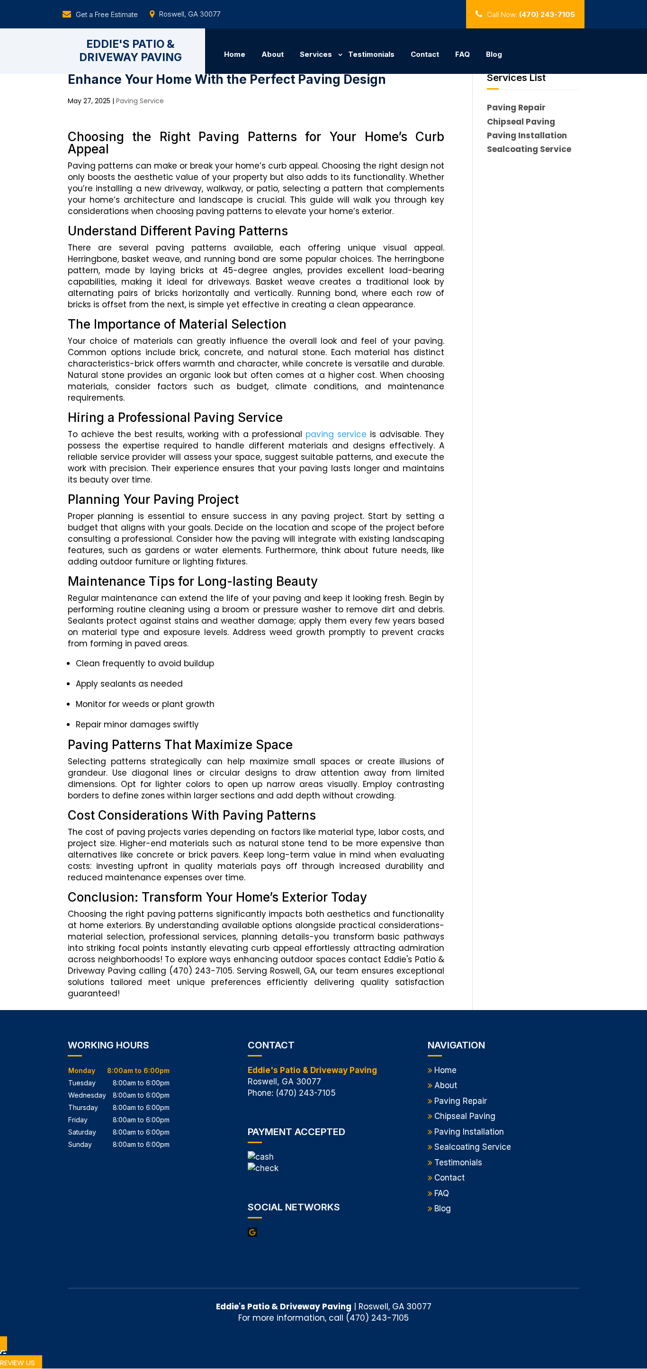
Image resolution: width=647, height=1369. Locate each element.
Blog (494, 54)
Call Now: (531, 14)
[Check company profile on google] (253, 1232)
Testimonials (371, 54)
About (272, 54)
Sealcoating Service (472, 1147)
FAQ (462, 54)
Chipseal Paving (464, 1116)
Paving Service (140, 101)
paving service (336, 434)
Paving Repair (460, 1101)
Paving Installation (469, 1131)
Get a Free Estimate (107, 14)
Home (234, 54)
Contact (425, 54)
